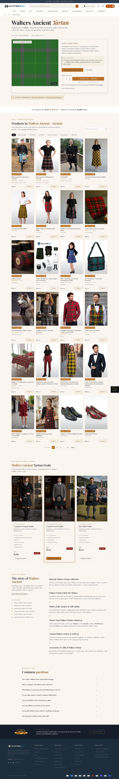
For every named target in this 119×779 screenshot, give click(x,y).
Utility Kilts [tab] (74, 135)
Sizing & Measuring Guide (40, 758)
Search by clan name (38, 97)
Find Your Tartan (90, 6)
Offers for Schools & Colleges (41, 749)
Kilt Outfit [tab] (41, 135)
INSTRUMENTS (101, 11)
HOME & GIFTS (90, 11)
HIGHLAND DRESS (76, 11)
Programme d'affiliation (60, 767)
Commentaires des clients (60, 749)
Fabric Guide (78, 761)
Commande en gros (38, 761)
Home (5, 15)
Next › (73, 447)
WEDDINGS (65, 11)
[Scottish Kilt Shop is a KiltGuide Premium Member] (21, 731)
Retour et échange (79, 752)
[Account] (98, 6)
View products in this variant (72, 70)
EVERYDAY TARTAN (53, 11)
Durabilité (77, 758)
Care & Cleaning (59, 764)
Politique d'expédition (80, 755)
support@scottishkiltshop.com (102, 749)
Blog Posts (36, 752)
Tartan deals (89, 70)
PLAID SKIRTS (39, 11)
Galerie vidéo (58, 761)
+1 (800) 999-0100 (99, 752)
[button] (14, 140)
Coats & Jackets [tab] (22, 135)
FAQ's (35, 755)
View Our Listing (97, 731)
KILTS (30, 11)
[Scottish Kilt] (14, 6)
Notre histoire (78, 749)
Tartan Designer (58, 755)
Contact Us (77, 764)
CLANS (14, 11)
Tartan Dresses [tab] (64, 135)
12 (67, 447)
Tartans (9, 15)
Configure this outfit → (20, 558)
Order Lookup (58, 752)
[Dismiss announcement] (117, 2)
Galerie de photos (59, 758)
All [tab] (13, 135)
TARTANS (22, 11)
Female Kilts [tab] (33, 135)
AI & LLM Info (37, 764)
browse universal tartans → (54, 97)
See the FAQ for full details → (20, 594)
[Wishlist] (102, 6)
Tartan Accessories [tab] (52, 135)
